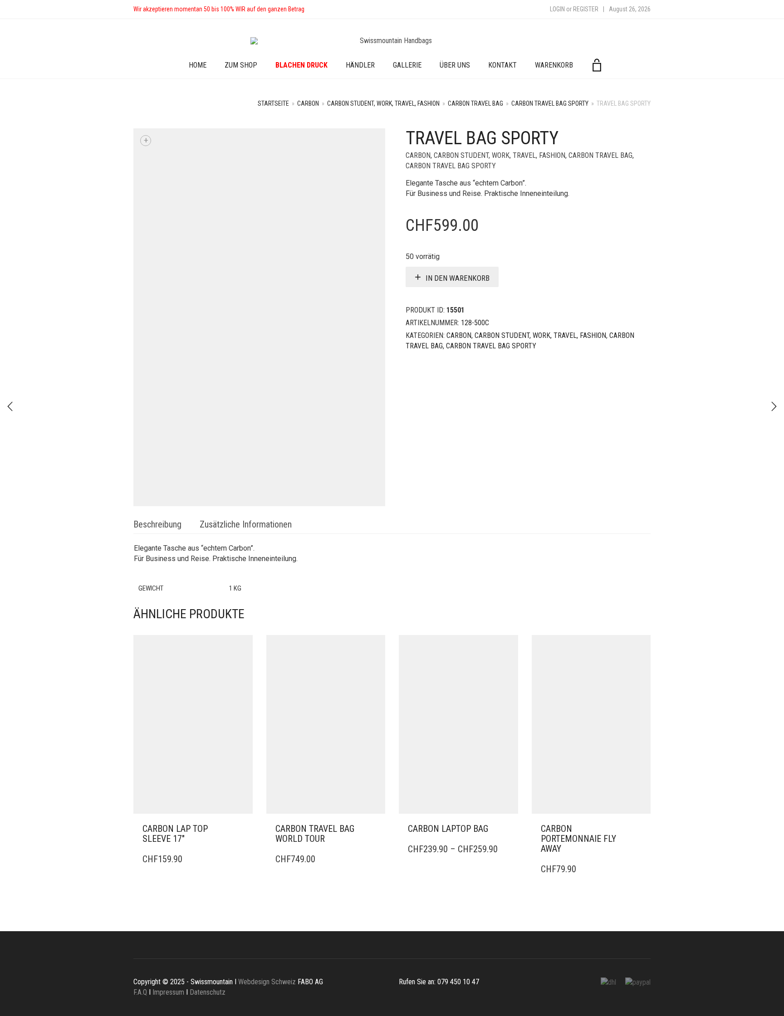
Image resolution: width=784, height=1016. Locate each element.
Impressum (168, 992)
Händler (360, 65)
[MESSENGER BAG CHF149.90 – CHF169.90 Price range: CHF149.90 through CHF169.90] (774, 406)
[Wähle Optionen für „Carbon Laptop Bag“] (509, 829)
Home (197, 65)
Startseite (273, 103)
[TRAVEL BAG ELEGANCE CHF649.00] (10, 406)
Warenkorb (554, 65)
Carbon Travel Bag (475, 103)
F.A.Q (140, 992)
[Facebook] (320, 9)
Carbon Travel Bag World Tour (314, 833)
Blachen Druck (301, 65)
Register (585, 9)
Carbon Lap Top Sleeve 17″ (175, 833)
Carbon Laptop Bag (448, 828)
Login (557, 9)
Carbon (308, 103)
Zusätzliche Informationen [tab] (246, 524)
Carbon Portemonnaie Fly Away (578, 838)
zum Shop (241, 65)
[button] (243, 829)
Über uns (455, 65)
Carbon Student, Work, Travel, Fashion (383, 103)
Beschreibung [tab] (157, 524)
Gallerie (407, 65)
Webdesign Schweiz (267, 981)
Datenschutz (207, 992)
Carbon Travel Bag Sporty (549, 103)
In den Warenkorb (458, 278)
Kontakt (502, 65)
